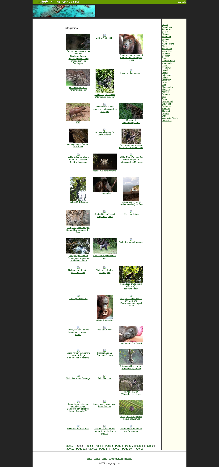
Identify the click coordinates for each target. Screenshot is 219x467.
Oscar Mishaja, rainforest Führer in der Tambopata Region (131, 57)
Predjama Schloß (105, 330)
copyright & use (116, 458)
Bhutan (165, 34)
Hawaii (165, 65)
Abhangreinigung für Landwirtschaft (104, 133)
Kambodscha (168, 44)
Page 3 (89, 445)
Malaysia (166, 89)
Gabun (165, 58)
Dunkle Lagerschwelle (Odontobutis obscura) (104, 95)
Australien (166, 29)
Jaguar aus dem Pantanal (105, 171)
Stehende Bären (131, 214)
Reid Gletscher (105, 378)
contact (128, 458)
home (89, 458)
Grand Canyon (168, 60)
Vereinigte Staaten (170, 118)
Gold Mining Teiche (105, 38)
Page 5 (109, 445)
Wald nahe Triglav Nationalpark (104, 271)
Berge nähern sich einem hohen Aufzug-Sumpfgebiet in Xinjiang (78, 355)
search (97, 458)
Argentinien (167, 27)
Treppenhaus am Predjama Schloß (105, 354)
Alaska (165, 24)
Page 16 (138, 448)
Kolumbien (167, 48)
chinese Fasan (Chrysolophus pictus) (131, 393)
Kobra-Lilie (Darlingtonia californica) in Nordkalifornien (131, 286)
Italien (165, 77)
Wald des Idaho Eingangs (131, 242)
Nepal (164, 99)
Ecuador (166, 56)
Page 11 (81, 448)
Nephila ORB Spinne (78, 202)
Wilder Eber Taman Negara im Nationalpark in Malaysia (105, 109)
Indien (165, 72)
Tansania (166, 108)
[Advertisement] (48, 72)
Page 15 (127, 448)
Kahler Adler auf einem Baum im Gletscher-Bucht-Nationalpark (78, 159)
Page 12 (92, 448)
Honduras (166, 68)
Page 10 (69, 448)
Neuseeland (167, 101)
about (104, 458)
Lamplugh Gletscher (78, 298)
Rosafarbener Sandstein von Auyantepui (131, 429)
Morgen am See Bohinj (131, 343)
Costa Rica (167, 51)
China (164, 46)
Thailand (166, 111)
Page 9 (149, 445)
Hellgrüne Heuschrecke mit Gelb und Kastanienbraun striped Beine (131, 302)
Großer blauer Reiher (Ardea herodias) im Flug (131, 203)
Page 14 (115, 448)
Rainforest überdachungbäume (131, 121)
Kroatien (166, 53)
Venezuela (167, 120)
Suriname (166, 106)
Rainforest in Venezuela (78, 428)
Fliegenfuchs (105, 193)
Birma (164, 41)
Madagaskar (167, 87)
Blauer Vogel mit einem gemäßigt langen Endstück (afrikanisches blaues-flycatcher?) (78, 407)
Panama (166, 94)
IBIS (78, 122)
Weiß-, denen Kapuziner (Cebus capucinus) (131, 417)
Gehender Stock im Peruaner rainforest (78, 88)
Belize (165, 32)
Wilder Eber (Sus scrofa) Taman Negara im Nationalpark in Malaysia (131, 159)
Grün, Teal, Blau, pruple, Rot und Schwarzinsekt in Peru (78, 230)
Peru (164, 96)
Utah (164, 116)
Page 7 (129, 445)
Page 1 (69, 445)
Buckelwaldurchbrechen (131, 73)
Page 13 (104, 448)
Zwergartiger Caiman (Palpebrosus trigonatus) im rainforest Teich (78, 258)
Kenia (164, 82)
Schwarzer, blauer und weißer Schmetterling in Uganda (105, 431)
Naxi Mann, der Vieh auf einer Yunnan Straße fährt (131, 146)
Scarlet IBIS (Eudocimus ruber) (104, 256)
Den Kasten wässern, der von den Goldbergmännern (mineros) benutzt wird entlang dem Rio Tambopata (78, 57)
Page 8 (139, 445)
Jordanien (166, 80)
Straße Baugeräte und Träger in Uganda (104, 215)
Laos (164, 84)
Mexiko (165, 92)
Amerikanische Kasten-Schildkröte (78, 145)
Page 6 (119, 445)
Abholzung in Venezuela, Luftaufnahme (104, 405)
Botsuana (166, 36)
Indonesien (167, 75)
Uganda (165, 113)
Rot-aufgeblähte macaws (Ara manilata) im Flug (131, 367)
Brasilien (166, 39)
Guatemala (167, 63)
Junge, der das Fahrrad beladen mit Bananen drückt (78, 332)
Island (165, 70)
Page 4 (99, 445)
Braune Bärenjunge (105, 320)
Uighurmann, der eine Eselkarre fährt (78, 271)
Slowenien (166, 104)
